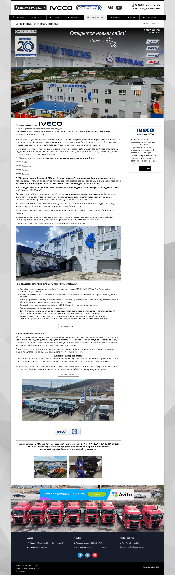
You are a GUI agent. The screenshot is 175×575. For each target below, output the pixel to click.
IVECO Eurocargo (24, 166)
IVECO (19, 174)
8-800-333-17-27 (148, 4)
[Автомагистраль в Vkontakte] (111, 7)
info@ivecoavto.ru (42, 548)
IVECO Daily (21, 162)
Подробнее (145, 168)
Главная (19, 17)
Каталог (38, 17)
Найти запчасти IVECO (68, 374)
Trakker (25, 174)
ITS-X (157, 567)
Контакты (150, 17)
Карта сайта (20, 571)
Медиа (116, 17)
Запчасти (74, 17)
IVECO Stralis (22, 170)
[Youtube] (118, 7)
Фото (133, 17)
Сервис (56, 17)
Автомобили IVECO (67, 326)
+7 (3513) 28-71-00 (99, 548)
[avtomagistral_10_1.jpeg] (85, 478)
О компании (96, 17)
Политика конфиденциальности (28, 568)
